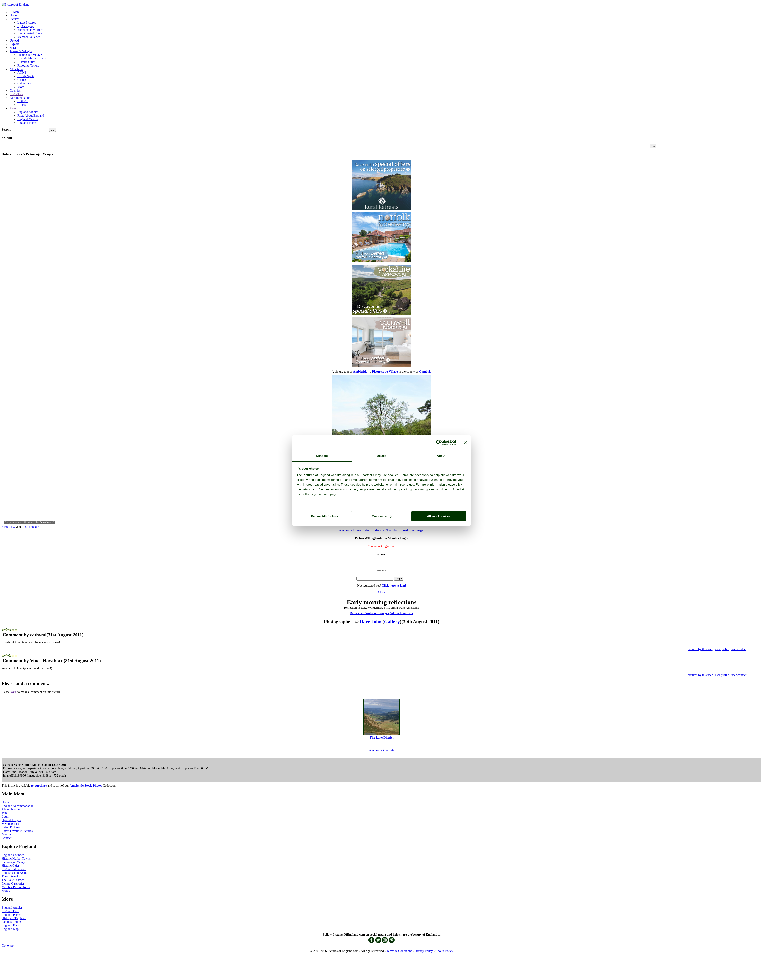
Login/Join (16, 94)
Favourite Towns (28, 65)
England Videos (27, 119)
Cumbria (388, 750)
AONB (22, 72)
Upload (14, 40)
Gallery (392, 621)
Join (4, 813)
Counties (15, 90)
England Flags (11, 925)
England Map (10, 929)
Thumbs (391, 530)
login (13, 691)
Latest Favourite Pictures (17, 831)
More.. (14, 108)
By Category (25, 26)
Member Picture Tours (16, 887)
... (14, 526)
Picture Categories (13, 883)
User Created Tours (29, 33)
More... (22, 87)
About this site (11, 809)
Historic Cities (26, 62)
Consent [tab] (322, 455)
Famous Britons (11, 921)
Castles (21, 79)
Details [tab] (381, 455)
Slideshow (378, 530)
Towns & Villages (21, 51)
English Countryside (14, 872)
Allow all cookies (438, 516)
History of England (14, 918)
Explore (14, 44)
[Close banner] (465, 442)
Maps (13, 47)
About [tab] (441, 455)
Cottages (22, 101)
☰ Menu (15, 12)
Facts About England (30, 115)
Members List (10, 823)
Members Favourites (30, 29)
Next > (35, 526)
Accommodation (20, 97)
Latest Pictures (26, 22)
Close (381, 592)
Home (13, 15)
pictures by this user (700, 649)
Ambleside (375, 750)
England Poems (27, 122)
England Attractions (14, 869)
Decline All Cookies (324, 516)
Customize (379, 516)
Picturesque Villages (30, 54)
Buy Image (416, 530)
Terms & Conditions (399, 951)
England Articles (27, 112)
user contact (738, 649)
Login (5, 816)
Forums (6, 834)
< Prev (6, 526)
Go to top (8, 945)
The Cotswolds (11, 876)
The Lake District (13, 880)
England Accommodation (18, 805)
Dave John (45, 522)
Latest (366, 530)
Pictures (14, 19)
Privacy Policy (423, 951)
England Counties (13, 855)
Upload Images (11, 820)
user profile (722, 649)
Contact (6, 838)
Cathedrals (24, 83)
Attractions (16, 69)
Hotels (21, 104)
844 (27, 526)
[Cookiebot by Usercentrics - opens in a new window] (439, 443)
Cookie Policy (444, 951)
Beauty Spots (25, 76)
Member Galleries (28, 37)
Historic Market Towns (31, 58)
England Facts (10, 911)
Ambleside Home (350, 530)
